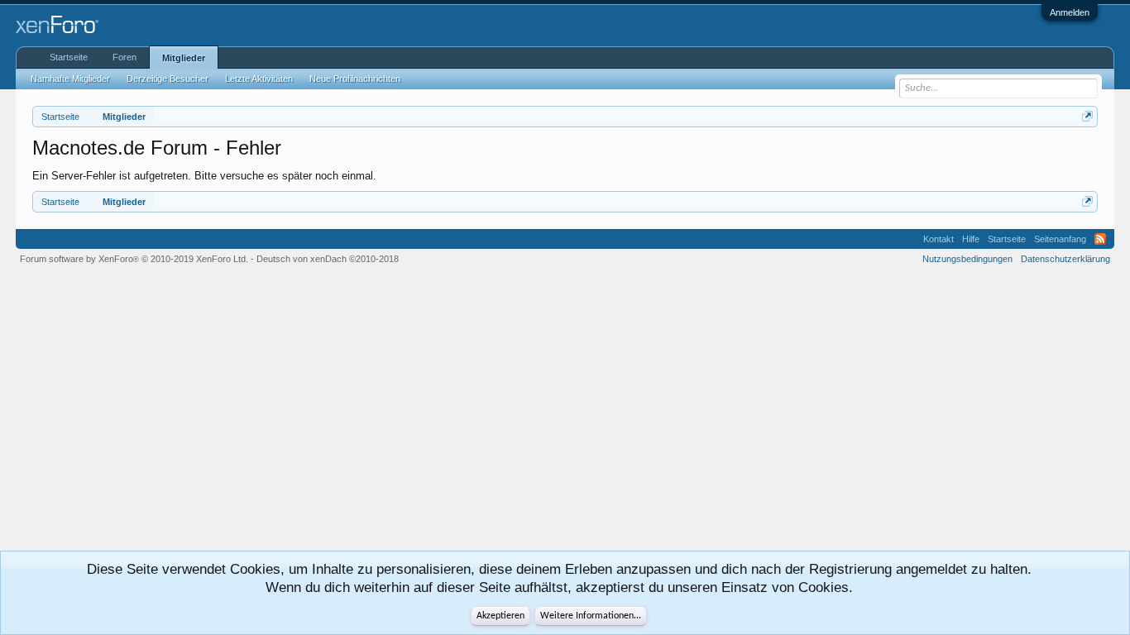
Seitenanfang (1060, 239)
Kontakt (938, 239)
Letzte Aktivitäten (259, 79)
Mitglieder (183, 58)
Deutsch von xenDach (327, 259)
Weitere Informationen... (590, 616)
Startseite (69, 57)
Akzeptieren (500, 616)
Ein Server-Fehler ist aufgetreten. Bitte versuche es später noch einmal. (204, 175)
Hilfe (970, 239)
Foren (124, 57)
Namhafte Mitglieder (70, 79)
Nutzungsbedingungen (967, 259)
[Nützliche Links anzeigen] (1087, 116)
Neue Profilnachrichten (354, 79)
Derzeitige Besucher (167, 79)
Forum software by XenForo (134, 259)
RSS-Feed (1100, 239)
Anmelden (1069, 12)
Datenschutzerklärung (1065, 259)
